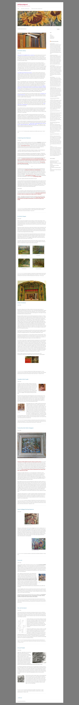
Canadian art (29, 208)
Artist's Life (25, 208)
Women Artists (36, 373)
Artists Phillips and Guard (54, 41)
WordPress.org (52, 38)
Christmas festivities (34, 372)
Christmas (30, 372)
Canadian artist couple (21, 372)
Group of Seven (44, 273)
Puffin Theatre (29, 373)
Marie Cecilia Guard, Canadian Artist (36, 8)
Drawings (39, 208)
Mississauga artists (27, 209)
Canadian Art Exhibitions (32, 690)
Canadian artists (36, 209)
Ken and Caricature (22, 608)
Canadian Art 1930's (31, 501)
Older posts (20, 697)
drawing (39, 209)
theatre (32, 373)
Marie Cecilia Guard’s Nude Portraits (55, 110)
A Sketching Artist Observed (24, 138)
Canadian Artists (33, 208)
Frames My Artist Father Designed (25, 428)
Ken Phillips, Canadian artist (25, 8)
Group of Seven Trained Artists (22, 274)
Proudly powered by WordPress (22, 701)
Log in (51, 34)
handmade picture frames (25, 502)
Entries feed (51, 35)
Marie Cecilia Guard (38, 371)
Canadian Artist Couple (23, 379)
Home (18, 8)
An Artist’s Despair (22, 216)
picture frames (21, 503)
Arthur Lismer (43, 274)
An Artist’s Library (22, 50)
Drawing (37, 208)
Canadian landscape (38, 273)
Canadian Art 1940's (36, 501)
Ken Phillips (23, 209)
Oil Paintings (36, 274)
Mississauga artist (32, 275)
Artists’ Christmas (22, 302)
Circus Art (20, 560)
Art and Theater (21, 648)
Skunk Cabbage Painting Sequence (26, 509)
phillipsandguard (23, 4)
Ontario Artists (25, 210)
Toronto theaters (38, 689)
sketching (28, 210)
